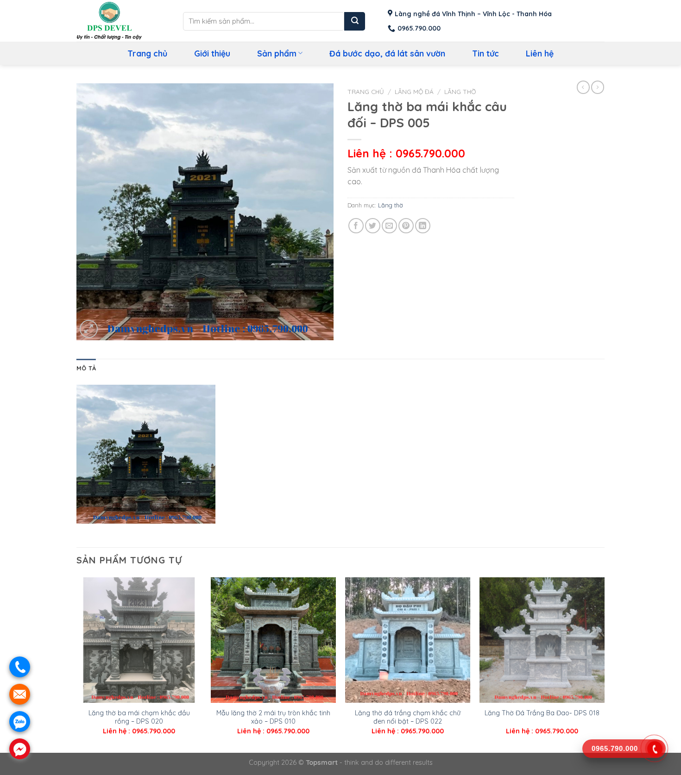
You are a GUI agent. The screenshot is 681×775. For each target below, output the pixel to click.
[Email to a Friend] (389, 225)
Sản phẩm (276, 53)
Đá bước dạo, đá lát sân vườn (387, 53)
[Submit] (354, 21)
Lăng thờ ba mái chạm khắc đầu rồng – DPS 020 (139, 717)
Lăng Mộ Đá (414, 91)
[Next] (604, 664)
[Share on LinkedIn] (422, 225)
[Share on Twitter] (372, 225)
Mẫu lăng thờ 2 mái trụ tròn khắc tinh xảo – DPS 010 (273, 717)
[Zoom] (89, 329)
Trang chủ (147, 53)
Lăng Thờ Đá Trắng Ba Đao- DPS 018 (542, 713)
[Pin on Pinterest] (406, 225)
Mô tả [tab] (86, 368)
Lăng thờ (460, 91)
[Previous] (77, 664)
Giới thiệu (212, 53)
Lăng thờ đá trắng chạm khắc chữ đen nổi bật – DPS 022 (407, 717)
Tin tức (485, 53)
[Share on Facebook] (356, 225)
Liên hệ (540, 53)
